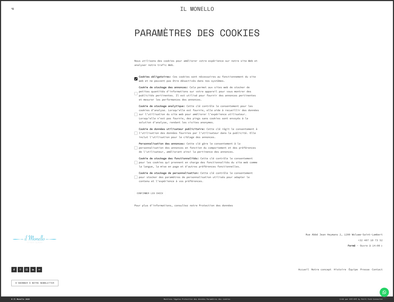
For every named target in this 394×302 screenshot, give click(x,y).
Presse (365, 269)
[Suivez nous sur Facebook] (14, 269)
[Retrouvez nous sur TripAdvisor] (39, 269)
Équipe (353, 269)
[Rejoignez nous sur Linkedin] (33, 269)
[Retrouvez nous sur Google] (20, 269)
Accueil (303, 269)
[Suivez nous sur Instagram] (26, 269)
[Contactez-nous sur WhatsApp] (384, 292)
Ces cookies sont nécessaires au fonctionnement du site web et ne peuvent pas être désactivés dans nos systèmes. (197, 78)
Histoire (340, 269)
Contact (377, 269)
